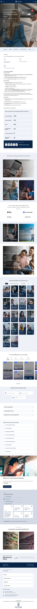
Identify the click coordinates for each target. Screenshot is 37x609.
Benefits (10, 49)
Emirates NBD (23, 283)
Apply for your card (7, 486)
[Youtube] (30, 565)
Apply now (8, 42)
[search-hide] (33, 1)
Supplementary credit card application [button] (11, 414)
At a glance (5, 49)
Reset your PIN (17, 516)
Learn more (8, 271)
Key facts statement (23, 49)
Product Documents (7, 578)
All (6, 283)
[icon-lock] (35, 2)
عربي (3, 1)
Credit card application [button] (8, 407)
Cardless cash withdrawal (27, 516)
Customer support (7, 585)
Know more (5, 175)
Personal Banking (5, 570)
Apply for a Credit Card (8, 511)
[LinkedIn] (33, 565)
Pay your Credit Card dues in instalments (8, 515)
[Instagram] (32, 565)
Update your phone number (27, 509)
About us (5, 574)
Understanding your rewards (17, 509)
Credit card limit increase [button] (9, 410)
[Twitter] (29, 565)
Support (29, 49)
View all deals (18, 383)
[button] (4, 284)
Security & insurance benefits (14, 283)
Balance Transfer (7, 516)
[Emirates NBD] (18, 1)
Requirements (16, 49)
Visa (28, 283)
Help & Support (13, 521)
